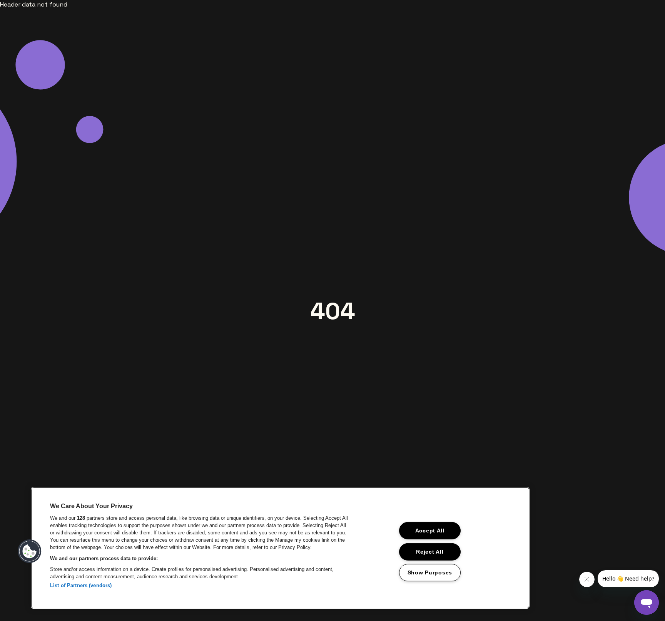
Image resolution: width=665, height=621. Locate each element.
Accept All (429, 530)
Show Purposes (430, 572)
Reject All (429, 551)
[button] (29, 551)
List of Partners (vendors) (81, 585)
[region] (280, 548)
